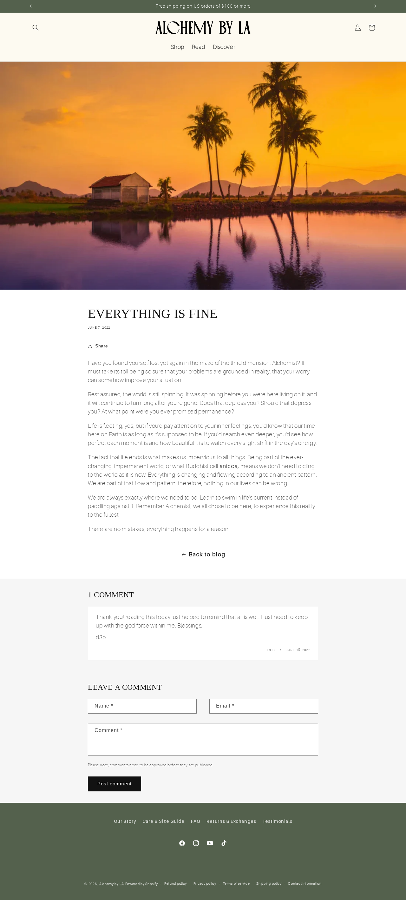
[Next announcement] (375, 6)
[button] (36, 28)
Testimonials (277, 821)
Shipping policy (269, 884)
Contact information (304, 884)
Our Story (125, 821)
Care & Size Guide (163, 821)
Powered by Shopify (141, 884)
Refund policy (175, 884)
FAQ (195, 821)
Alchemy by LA (111, 884)
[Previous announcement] (31, 6)
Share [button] (101, 345)
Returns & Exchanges (231, 821)
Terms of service (236, 884)
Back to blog (207, 554)
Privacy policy (204, 884)
